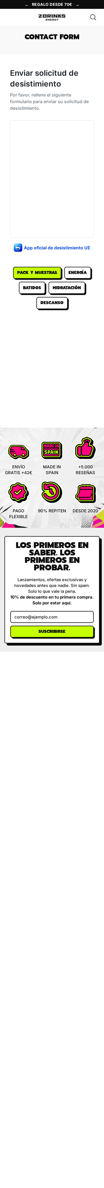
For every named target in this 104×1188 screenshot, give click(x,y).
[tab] (37, 273)
